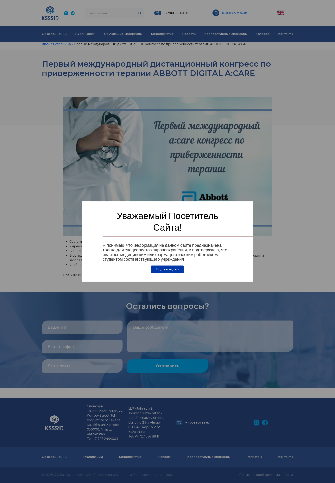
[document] (167, 241)
